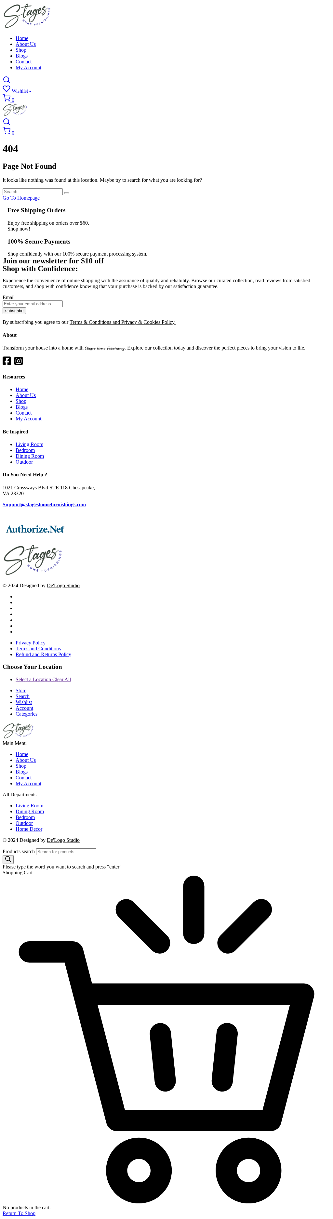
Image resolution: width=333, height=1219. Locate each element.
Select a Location (43, 679)
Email (9, 297)
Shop (21, 50)
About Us (26, 44)
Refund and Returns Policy (43, 654)
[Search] (8, 859)
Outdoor (24, 462)
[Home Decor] (33, 574)
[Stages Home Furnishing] (27, 27)
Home (22, 38)
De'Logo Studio (63, 585)
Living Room (29, 444)
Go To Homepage (21, 198)
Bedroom (25, 450)
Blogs (22, 56)
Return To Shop (19, 1213)
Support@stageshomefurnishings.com (44, 504)
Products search (19, 851)
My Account (28, 67)
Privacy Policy (31, 642)
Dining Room (30, 456)
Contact (24, 61)
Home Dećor (29, 829)
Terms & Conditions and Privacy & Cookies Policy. (123, 322)
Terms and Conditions (38, 648)
